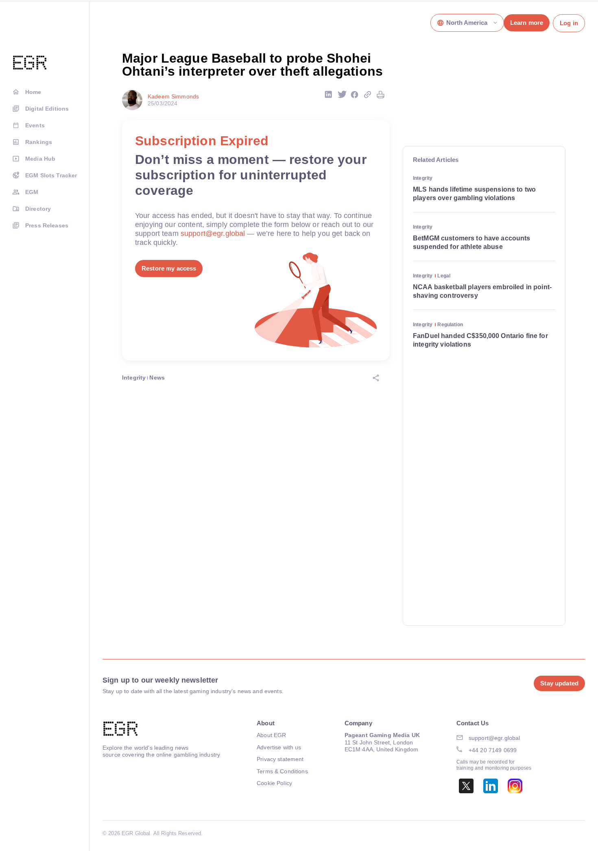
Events (35, 125)
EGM (31, 192)
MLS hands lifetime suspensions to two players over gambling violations (474, 193)
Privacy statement (280, 759)
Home (33, 92)
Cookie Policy (274, 783)
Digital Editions (47, 108)
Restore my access (169, 268)
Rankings (38, 142)
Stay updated (559, 683)
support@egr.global (213, 233)
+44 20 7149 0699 (493, 750)
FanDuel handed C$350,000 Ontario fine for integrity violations (480, 340)
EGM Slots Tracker (51, 175)
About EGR (271, 735)
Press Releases (46, 225)
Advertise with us (279, 747)
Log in (569, 23)
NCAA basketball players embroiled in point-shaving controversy (482, 291)
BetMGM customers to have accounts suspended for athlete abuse (471, 242)
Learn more (526, 22)
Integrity (134, 377)
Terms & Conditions (282, 771)
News (157, 377)
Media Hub (40, 158)
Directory (38, 208)
